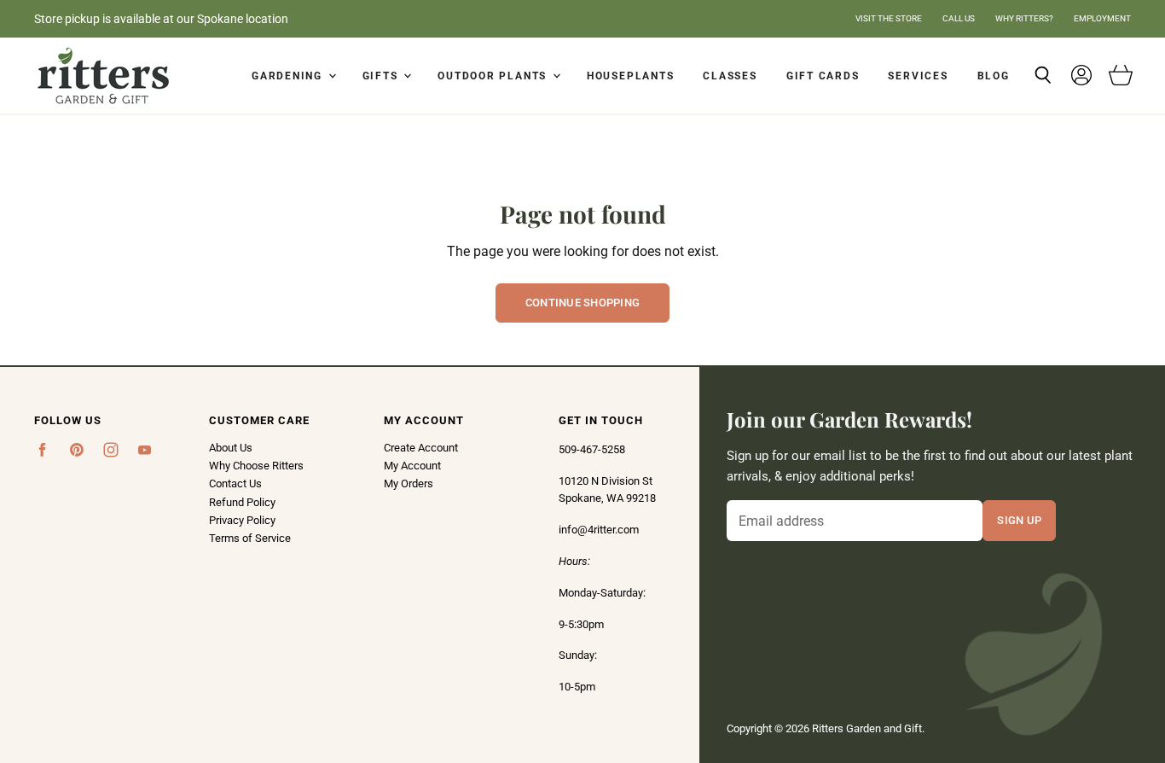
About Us (230, 447)
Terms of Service (250, 538)
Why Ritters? (1024, 18)
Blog (993, 76)
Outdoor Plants (494, 76)
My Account (412, 465)
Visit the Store (888, 18)
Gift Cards (823, 76)
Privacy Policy (242, 520)
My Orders (408, 483)
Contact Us (235, 483)
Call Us (958, 18)
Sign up (1019, 520)
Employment (1102, 18)
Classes (729, 76)
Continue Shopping (582, 302)
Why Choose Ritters (256, 465)
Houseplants (630, 76)
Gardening (289, 76)
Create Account (421, 447)
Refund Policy (242, 502)
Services (918, 76)
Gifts (382, 76)
